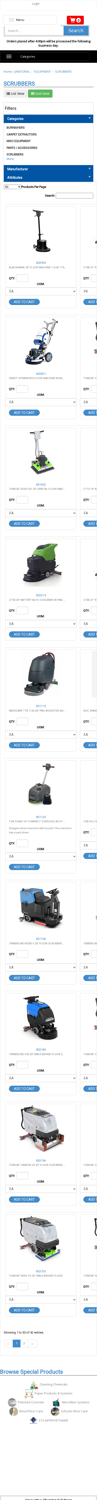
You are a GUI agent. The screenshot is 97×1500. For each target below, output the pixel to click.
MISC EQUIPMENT (19, 141)
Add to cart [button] (24, 302)
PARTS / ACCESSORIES (22, 148)
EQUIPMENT (42, 71)
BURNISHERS (16, 127)
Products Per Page (33, 187)
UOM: (41, 284)
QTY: (12, 278)
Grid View (41, 93)
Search (76, 30)
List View (17, 93)
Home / (9, 71)
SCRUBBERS (63, 71)
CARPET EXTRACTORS (22, 134)
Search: (50, 195)
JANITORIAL (22, 71)
